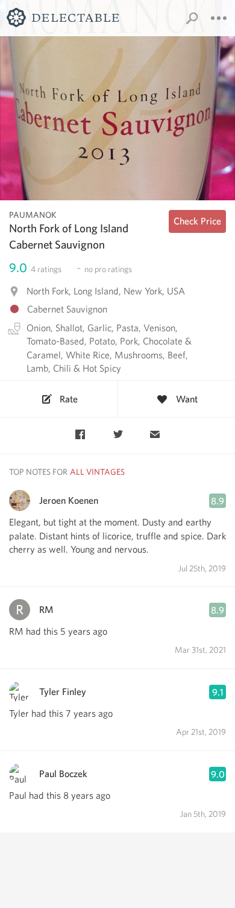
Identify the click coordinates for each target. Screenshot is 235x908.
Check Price (197, 221)
